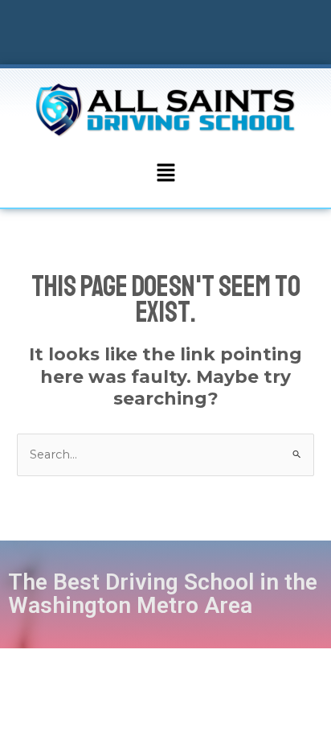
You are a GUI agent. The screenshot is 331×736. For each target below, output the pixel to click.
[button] (165, 173)
